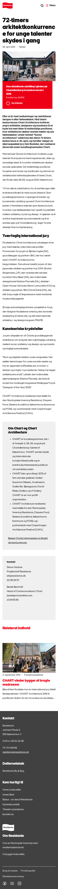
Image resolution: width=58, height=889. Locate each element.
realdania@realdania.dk (15, 752)
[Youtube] (12, 883)
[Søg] (42, 5)
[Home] (7, 5)
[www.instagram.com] (19, 883)
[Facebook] (4, 883)
